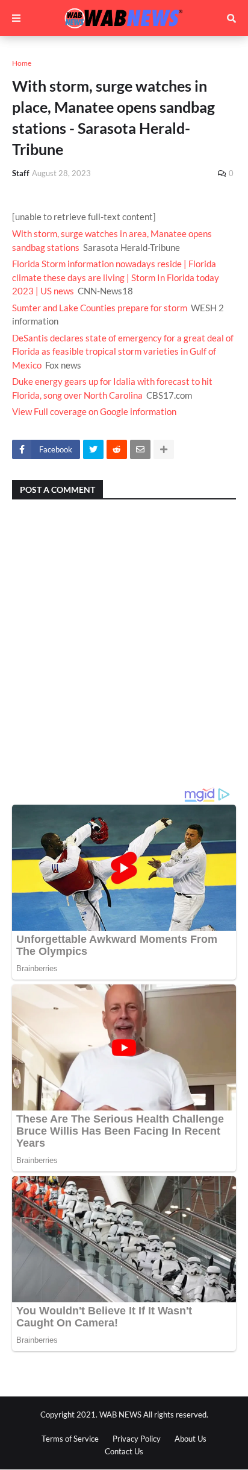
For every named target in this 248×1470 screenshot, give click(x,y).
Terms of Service (70, 1438)
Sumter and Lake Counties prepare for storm (99, 307)
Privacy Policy (137, 1438)
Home (21, 63)
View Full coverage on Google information (94, 411)
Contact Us (124, 1451)
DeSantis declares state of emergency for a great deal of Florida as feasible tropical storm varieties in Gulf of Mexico (123, 351)
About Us (190, 1438)
